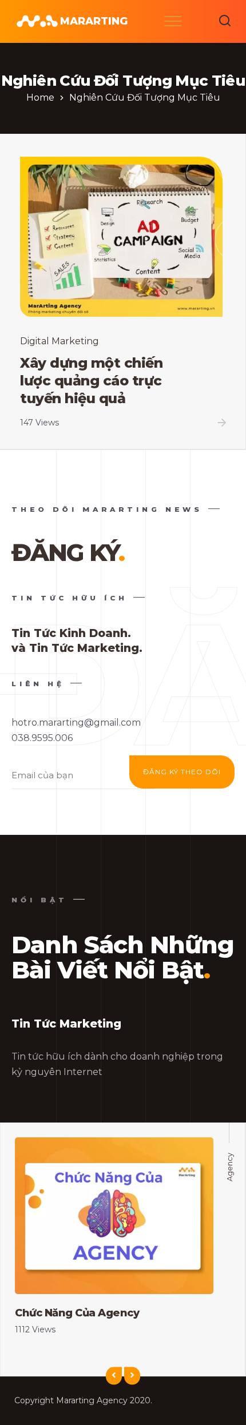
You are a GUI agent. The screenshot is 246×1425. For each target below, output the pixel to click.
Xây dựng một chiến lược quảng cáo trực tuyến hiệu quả (91, 380)
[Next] (132, 1376)
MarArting (94, 21)
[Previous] (114, 1376)
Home (40, 97)
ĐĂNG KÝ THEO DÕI (182, 771)
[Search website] (225, 21)
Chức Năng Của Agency (77, 1313)
